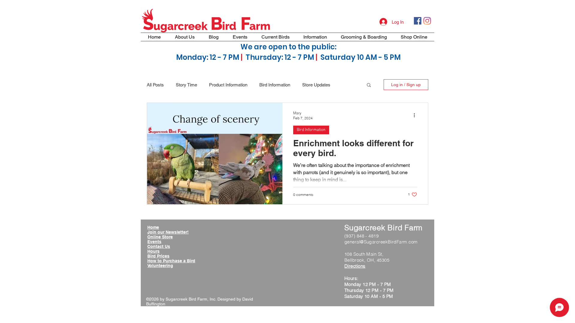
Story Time (186, 84)
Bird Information (274, 84)
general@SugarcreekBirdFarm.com (381, 242)
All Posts (155, 84)
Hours (153, 251)
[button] (369, 85)
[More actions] (416, 115)
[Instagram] (427, 21)
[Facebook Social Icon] (417, 21)
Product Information (228, 84)
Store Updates (316, 84)
